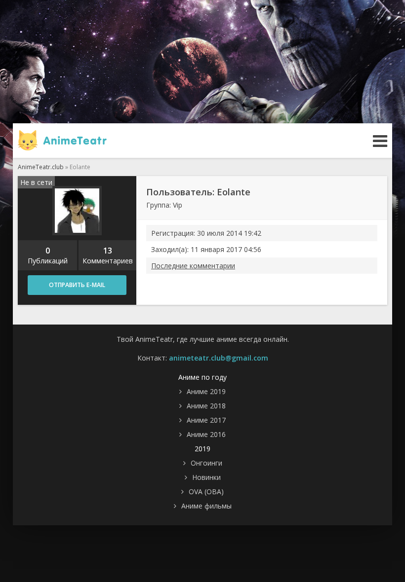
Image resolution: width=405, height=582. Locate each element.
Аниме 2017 (206, 420)
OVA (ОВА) (206, 491)
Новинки (206, 477)
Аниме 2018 (206, 405)
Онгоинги (206, 463)
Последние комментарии (193, 265)
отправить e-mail (77, 285)
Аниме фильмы (206, 505)
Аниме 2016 (206, 434)
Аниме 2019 (206, 391)
